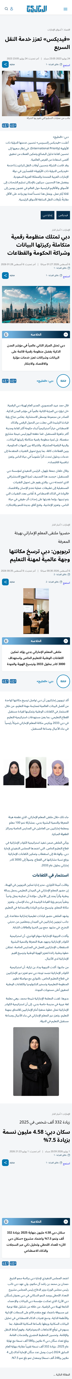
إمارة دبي (47, 215)
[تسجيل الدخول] (9, 9)
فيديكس (63, 215)
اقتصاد (67, 29)
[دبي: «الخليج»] (63, 381)
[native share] (5, 64)
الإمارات (66, 229)
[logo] (37, 9)
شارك (12, 64)
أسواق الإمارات (54, 29)
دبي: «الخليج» (45, 381)
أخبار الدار (56, 229)
